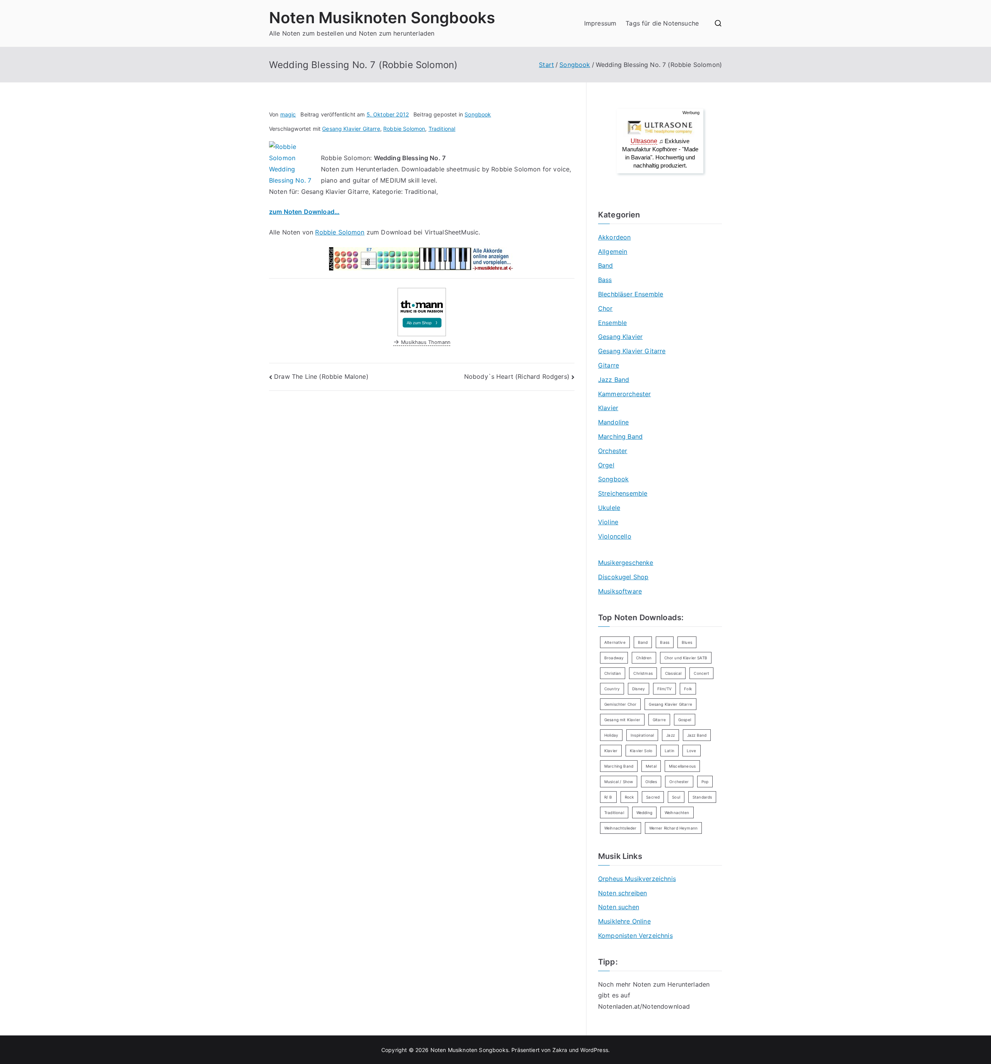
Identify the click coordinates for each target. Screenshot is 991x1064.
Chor (605, 308)
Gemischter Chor (620, 704)
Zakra (560, 1050)
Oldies (651, 781)
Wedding (644, 812)
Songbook (478, 114)
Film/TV (664, 688)
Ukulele (609, 507)
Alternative (615, 642)
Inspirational (642, 735)
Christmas (642, 673)
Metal (651, 766)
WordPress (594, 1050)
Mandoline (613, 422)
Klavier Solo (641, 750)
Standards (702, 797)
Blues (687, 642)
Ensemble (612, 323)
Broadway (614, 657)
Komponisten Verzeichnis (635, 935)
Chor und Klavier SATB (685, 657)
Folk (688, 688)
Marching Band (620, 436)
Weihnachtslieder (620, 828)
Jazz (670, 735)
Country (612, 688)
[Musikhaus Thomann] (422, 311)
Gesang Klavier (620, 336)
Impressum (600, 23)
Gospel (684, 719)
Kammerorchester (624, 394)
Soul (676, 797)
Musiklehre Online (624, 921)
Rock (629, 797)
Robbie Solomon (404, 128)
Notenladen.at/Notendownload (644, 1006)
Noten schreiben (622, 893)
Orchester (612, 451)
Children (644, 657)
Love (691, 750)
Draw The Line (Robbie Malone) (321, 376)
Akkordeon (614, 237)
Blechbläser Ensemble (630, 294)
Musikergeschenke (625, 562)
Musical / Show (618, 781)
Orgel (606, 465)
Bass (605, 280)
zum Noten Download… (304, 212)
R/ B (608, 797)
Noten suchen (618, 907)
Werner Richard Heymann (673, 828)
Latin (669, 750)
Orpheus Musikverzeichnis (637, 879)
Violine (608, 522)
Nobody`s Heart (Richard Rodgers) (516, 376)
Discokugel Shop (623, 577)
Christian (612, 673)
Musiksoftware (620, 591)
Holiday (611, 735)
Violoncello (614, 536)
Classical (673, 673)
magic (288, 114)
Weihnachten (677, 812)
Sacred (653, 797)
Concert (701, 673)
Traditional (442, 128)
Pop (704, 781)
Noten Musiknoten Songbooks (382, 17)
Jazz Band (613, 379)
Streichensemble (622, 493)
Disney (638, 688)
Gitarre (608, 365)
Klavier (608, 408)
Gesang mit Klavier (622, 719)
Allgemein (612, 251)
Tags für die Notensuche (662, 23)
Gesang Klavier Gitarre (351, 128)
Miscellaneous (682, 766)
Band (605, 265)
